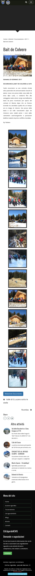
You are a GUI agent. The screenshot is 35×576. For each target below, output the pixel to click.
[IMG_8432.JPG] (17, 338)
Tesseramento (10, 509)
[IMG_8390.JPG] (17, 199)
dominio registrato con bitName (13, 562)
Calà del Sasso (16, 442)
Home (5, 39)
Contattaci (7, 553)
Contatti (7, 525)
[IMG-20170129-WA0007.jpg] (17, 298)
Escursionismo (19, 39)
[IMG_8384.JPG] (17, 179)
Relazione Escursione (13, 394)
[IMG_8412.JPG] (17, 278)
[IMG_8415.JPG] (17, 318)
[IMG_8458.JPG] (17, 358)
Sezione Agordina (10, 505)
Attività (10, 39)
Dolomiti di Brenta (17, 474)
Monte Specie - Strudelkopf (20, 463)
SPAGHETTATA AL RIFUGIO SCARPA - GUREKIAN (20, 452)
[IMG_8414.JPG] (17, 219)
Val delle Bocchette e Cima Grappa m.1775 (20, 429)
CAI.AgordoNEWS (10, 513)
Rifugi (7, 517)
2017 (26, 39)
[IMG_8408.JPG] (17, 159)
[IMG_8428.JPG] (17, 139)
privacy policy (17, 571)
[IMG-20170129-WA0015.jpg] (17, 378)
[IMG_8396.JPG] (17, 258)
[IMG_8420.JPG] (17, 238)
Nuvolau (25, 410)
